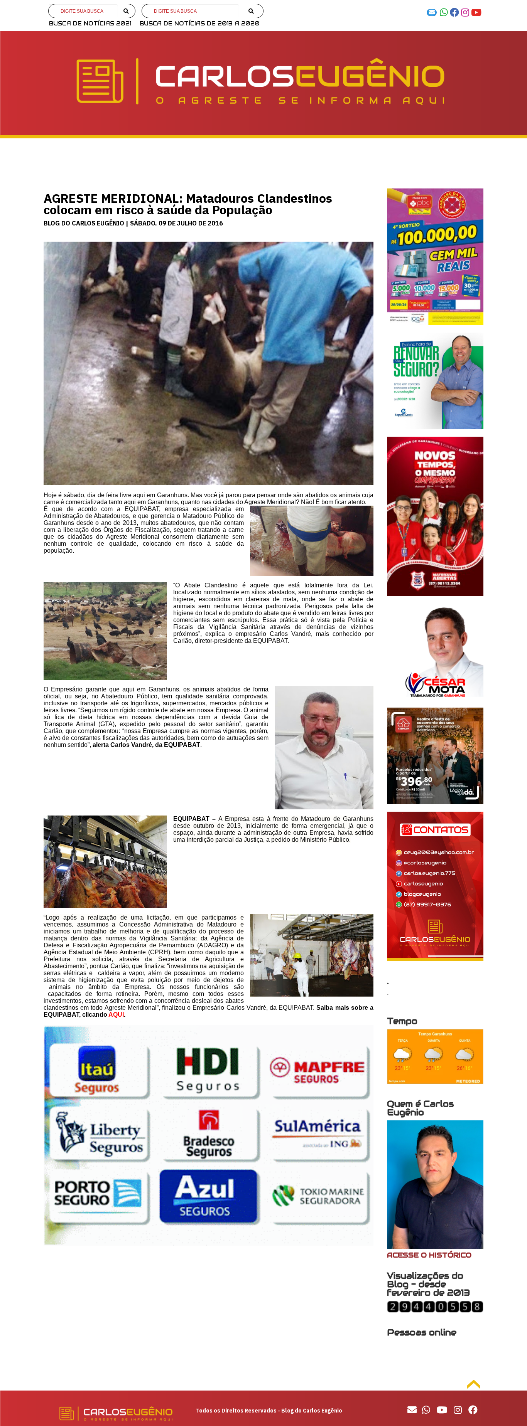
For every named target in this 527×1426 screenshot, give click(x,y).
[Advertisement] (208, 1314)
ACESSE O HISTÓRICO (429, 1255)
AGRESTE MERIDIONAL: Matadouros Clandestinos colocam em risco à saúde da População (188, 203)
